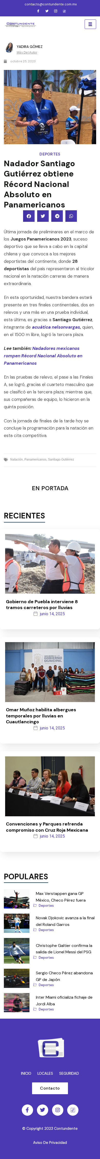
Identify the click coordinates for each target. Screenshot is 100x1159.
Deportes (49, 154)
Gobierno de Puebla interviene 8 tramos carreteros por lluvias (42, 605)
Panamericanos (35, 459)
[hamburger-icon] (90, 24)
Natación (16, 459)
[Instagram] (55, 11)
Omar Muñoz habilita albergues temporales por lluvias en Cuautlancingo (41, 716)
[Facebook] (38, 11)
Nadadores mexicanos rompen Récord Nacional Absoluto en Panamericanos (43, 356)
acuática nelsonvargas (56, 327)
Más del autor (27, 52)
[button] (29, 216)
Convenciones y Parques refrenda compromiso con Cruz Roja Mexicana (47, 827)
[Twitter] (47, 11)
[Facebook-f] (27, 1110)
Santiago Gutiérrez (61, 459)
